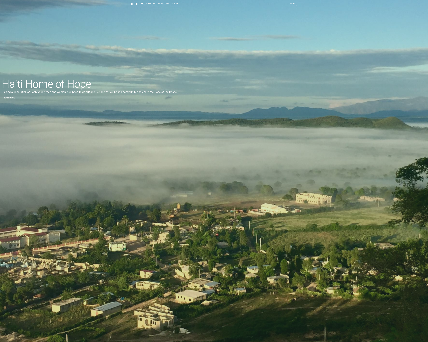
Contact (175, 4)
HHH (135, 3)
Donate (293, 4)
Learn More (9, 98)
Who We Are (146, 4)
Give (167, 4)
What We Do (158, 4)
